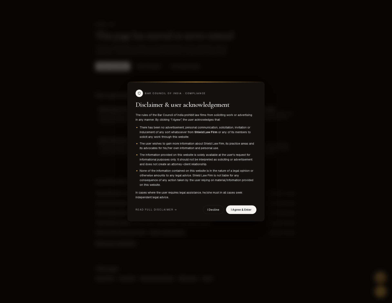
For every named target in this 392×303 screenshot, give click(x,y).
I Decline (213, 210)
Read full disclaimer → (156, 209)
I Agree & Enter (241, 210)
